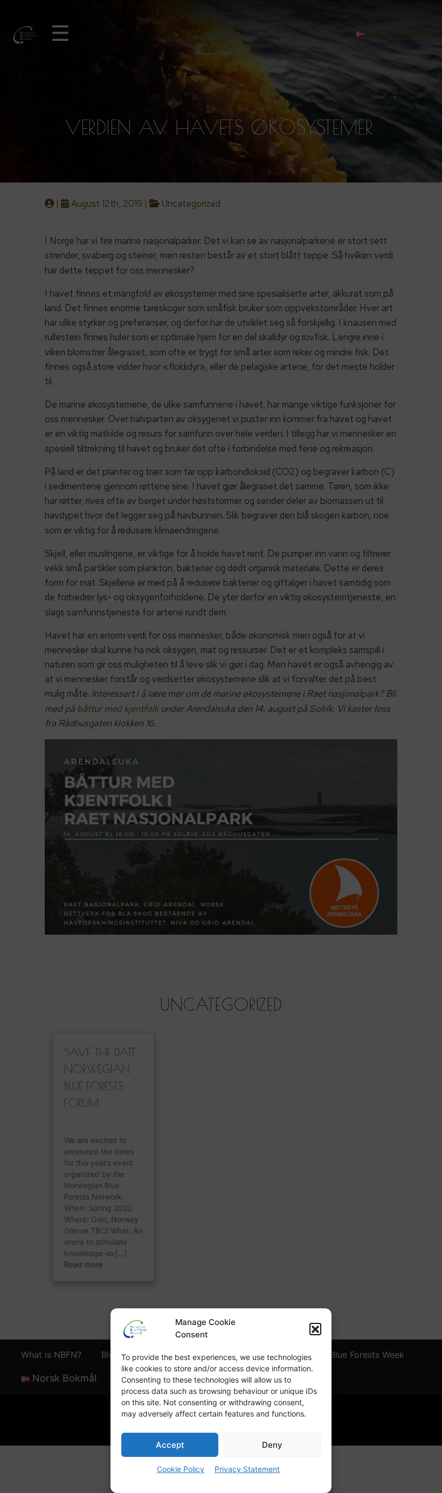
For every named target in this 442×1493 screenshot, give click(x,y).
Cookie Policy (180, 1469)
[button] (315, 1328)
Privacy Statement (247, 1469)
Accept (170, 1445)
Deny (272, 1445)
